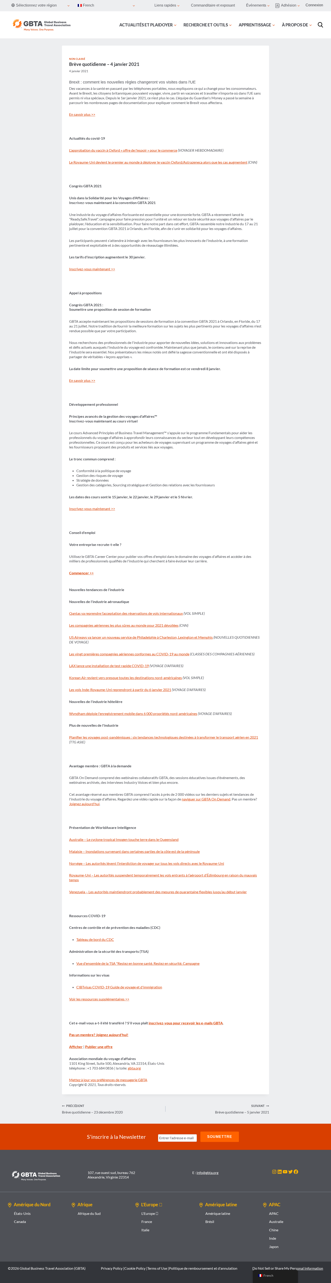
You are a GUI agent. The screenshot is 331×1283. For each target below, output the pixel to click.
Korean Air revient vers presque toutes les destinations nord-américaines (125, 677)
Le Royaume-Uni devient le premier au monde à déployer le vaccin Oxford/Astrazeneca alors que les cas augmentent (158, 162)
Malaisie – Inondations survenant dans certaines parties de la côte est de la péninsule (134, 851)
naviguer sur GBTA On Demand (206, 799)
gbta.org (134, 1068)
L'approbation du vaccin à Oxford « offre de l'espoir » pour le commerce (123, 150)
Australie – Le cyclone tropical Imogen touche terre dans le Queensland (124, 839)
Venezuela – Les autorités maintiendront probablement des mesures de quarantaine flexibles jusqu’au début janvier (158, 892)
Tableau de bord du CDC (95, 939)
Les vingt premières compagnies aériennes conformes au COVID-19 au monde (129, 654)
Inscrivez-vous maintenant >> (92, 269)
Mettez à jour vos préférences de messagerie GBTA (108, 1080)
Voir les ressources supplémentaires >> (99, 999)
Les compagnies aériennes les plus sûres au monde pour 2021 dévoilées (124, 625)
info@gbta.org (207, 1172)
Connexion (314, 5)
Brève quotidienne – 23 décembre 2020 (92, 1109)
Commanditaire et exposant (213, 5)
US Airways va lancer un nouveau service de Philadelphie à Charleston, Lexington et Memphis (141, 637)
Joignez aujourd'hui (84, 804)
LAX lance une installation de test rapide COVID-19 (109, 666)
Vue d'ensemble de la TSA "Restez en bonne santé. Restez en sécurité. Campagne (138, 963)
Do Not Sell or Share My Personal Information (287, 1268)
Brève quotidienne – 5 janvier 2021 (242, 1109)
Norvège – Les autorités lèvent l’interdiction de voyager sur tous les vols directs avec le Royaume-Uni (146, 863)
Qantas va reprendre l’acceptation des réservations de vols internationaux (126, 613)
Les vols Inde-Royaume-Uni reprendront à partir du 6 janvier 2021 (120, 689)
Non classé (77, 58)
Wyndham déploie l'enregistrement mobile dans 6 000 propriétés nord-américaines (133, 713)
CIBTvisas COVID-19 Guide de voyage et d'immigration (119, 987)
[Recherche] (320, 25)
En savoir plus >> (82, 114)
